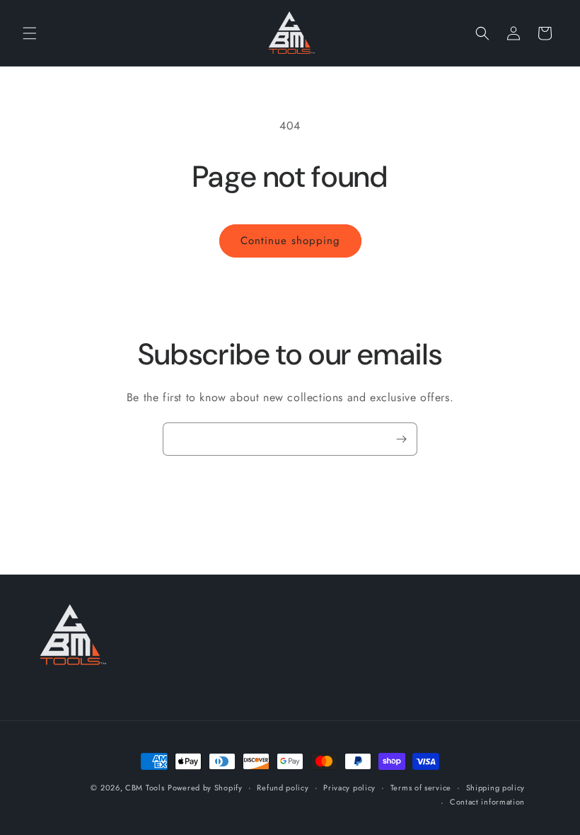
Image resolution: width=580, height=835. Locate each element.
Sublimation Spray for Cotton (532, 771)
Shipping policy (496, 787)
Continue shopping (290, 240)
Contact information (487, 801)
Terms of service (420, 787)
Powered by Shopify (205, 787)
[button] (29, 33)
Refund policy (282, 787)
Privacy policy (349, 787)
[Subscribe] (401, 439)
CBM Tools (144, 787)
